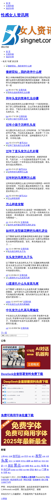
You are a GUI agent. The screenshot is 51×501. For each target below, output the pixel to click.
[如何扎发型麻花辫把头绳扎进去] (21, 225)
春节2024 (23, 143)
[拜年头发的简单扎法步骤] (18, 92)
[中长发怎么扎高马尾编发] (18, 304)
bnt (7, 116)
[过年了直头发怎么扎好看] (18, 145)
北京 (26, 456)
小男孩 (4, 499)
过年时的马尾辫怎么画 (21, 177)
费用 (27, 470)
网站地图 (27, 480)
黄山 (9, 473)
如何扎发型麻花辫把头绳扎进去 (27, 230)
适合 (32, 469)
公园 (22, 456)
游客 (27, 466)
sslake (8, 302)
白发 (35, 466)
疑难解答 (37, 480)
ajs (7, 90)
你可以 (16, 456)
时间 (43, 461)
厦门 (33, 456)
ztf (7, 275)
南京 (30, 456)
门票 (44, 469)
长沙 (39, 470)
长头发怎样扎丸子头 (19, 257)
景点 (17, 465)
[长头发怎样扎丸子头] (16, 251)
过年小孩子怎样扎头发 (21, 124)
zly (7, 222)
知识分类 (10, 8)
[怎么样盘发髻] (13, 198)
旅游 (36, 461)
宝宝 (10, 461)
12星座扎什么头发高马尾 (22, 283)
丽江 (6, 456)
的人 (39, 466)
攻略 (32, 461)
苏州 (17, 470)
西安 (21, 470)
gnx (7, 143)
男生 (31, 466)
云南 (10, 456)
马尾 (5, 472)
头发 (4, 460)
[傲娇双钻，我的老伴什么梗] (19, 66)
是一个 (4, 466)
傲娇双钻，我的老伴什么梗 (24, 71)
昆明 (47, 461)
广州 (13, 461)
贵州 (24, 470)
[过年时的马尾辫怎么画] (17, 172)
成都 (28, 461)
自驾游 (13, 470)
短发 (43, 465)
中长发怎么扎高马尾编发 (22, 310)
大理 (47, 456)
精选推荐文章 (16, 480)
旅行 (39, 461)
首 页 (8, 3)
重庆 (36, 470)
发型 (38, 456)
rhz (7, 249)
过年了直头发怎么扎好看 (22, 151)
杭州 (23, 466)
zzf (7, 328)
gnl (7, 169)
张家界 (18, 461)
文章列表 (10, 6)
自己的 (7, 469)
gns (7, 196)
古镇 (43, 456)
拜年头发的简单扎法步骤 (22, 98)
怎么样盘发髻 (15, 204)
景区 (10, 465)
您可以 (23, 461)
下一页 (4, 333)
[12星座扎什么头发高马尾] (18, 278)
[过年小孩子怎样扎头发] (17, 119)
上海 (3, 456)
